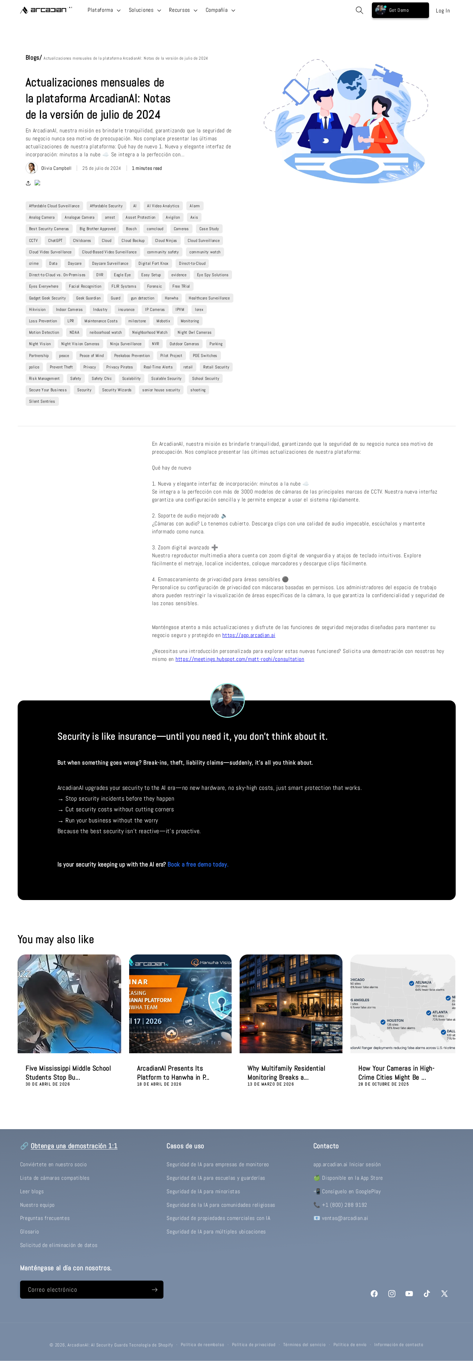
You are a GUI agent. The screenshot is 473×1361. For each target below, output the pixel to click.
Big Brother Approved (98, 229)
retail (188, 367)
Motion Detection (44, 332)
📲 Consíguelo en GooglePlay (347, 1191)
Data (53, 263)
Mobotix (163, 321)
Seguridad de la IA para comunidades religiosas (221, 1205)
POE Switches (205, 355)
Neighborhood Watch (149, 332)
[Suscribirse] (154, 1290)
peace (64, 355)
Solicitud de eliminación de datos (59, 1245)
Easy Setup (151, 275)
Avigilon (173, 217)
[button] (103, 10)
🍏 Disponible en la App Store (348, 1177)
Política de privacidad (254, 1344)
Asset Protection (140, 217)
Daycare (75, 263)
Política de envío (350, 1344)
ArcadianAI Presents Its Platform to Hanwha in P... (173, 1073)
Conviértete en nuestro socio (53, 1164)
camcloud (155, 229)
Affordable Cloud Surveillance (54, 206)
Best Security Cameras (49, 229)
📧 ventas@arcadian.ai (340, 1218)
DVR (100, 275)
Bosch (131, 229)
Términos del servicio (304, 1344)
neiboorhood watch (106, 332)
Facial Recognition (85, 286)
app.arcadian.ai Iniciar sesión (347, 1164)
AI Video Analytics (163, 206)
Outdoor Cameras (184, 344)
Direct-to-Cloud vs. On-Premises (57, 275)
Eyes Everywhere (44, 286)
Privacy (89, 367)
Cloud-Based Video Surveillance (109, 252)
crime (34, 263)
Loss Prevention (43, 321)
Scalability (131, 378)
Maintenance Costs (101, 321)
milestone (137, 321)
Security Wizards (117, 390)
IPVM (180, 309)
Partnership (39, 355)
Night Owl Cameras (195, 332)
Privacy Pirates (119, 367)
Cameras (181, 229)
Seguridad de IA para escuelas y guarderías (216, 1177)
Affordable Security (106, 206)
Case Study (209, 229)
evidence (179, 275)
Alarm (195, 206)
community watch (205, 252)
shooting (198, 390)
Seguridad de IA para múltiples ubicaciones (216, 1231)
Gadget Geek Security (47, 298)
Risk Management (44, 378)
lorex (199, 309)
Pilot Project (171, 355)
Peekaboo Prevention (132, 355)
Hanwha (171, 298)
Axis (194, 217)
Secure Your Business (48, 390)
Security (84, 390)
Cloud (106, 240)
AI (135, 206)
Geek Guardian (88, 298)
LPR (71, 321)
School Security (205, 378)
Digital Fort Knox (154, 263)
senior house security (161, 390)
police (34, 367)
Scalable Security (166, 378)
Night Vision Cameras (80, 344)
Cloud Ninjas (166, 240)
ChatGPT (55, 240)
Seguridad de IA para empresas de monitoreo (218, 1164)
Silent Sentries (42, 401)
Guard (115, 298)
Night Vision (40, 344)
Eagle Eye (122, 275)
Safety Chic (102, 378)
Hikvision (37, 309)
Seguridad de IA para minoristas (203, 1191)
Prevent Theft (61, 367)
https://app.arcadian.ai (248, 635)
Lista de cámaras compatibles (55, 1177)
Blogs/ (35, 57)
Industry (100, 309)
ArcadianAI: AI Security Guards (98, 1345)
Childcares (82, 240)
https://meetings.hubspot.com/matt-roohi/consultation (240, 659)
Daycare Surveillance (110, 263)
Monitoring (190, 321)
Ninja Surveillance (126, 344)
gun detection (142, 298)
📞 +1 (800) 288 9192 (340, 1205)
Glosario (29, 1231)
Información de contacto (398, 1344)
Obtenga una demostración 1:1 (74, 1146)
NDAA (75, 332)
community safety (163, 252)
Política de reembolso (202, 1344)
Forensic (154, 286)
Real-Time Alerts (158, 367)
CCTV (33, 240)
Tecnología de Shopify (151, 1345)
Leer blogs (32, 1191)
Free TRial (181, 286)
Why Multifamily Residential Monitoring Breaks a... (286, 1073)
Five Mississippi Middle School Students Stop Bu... (68, 1073)
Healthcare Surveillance (209, 298)
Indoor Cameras (69, 309)
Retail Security (216, 367)
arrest (110, 217)
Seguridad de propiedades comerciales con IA (218, 1218)
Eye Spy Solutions (213, 275)
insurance (126, 309)
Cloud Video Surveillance (50, 252)
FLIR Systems (123, 286)
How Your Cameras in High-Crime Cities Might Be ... (396, 1073)
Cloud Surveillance (204, 240)
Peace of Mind (92, 355)
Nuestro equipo (37, 1205)
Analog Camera (42, 217)
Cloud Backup (133, 240)
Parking (215, 344)
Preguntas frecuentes (45, 1218)
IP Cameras (155, 309)
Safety (75, 378)
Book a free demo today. (198, 864)
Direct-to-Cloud (192, 263)
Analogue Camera (79, 217)
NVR (155, 344)
